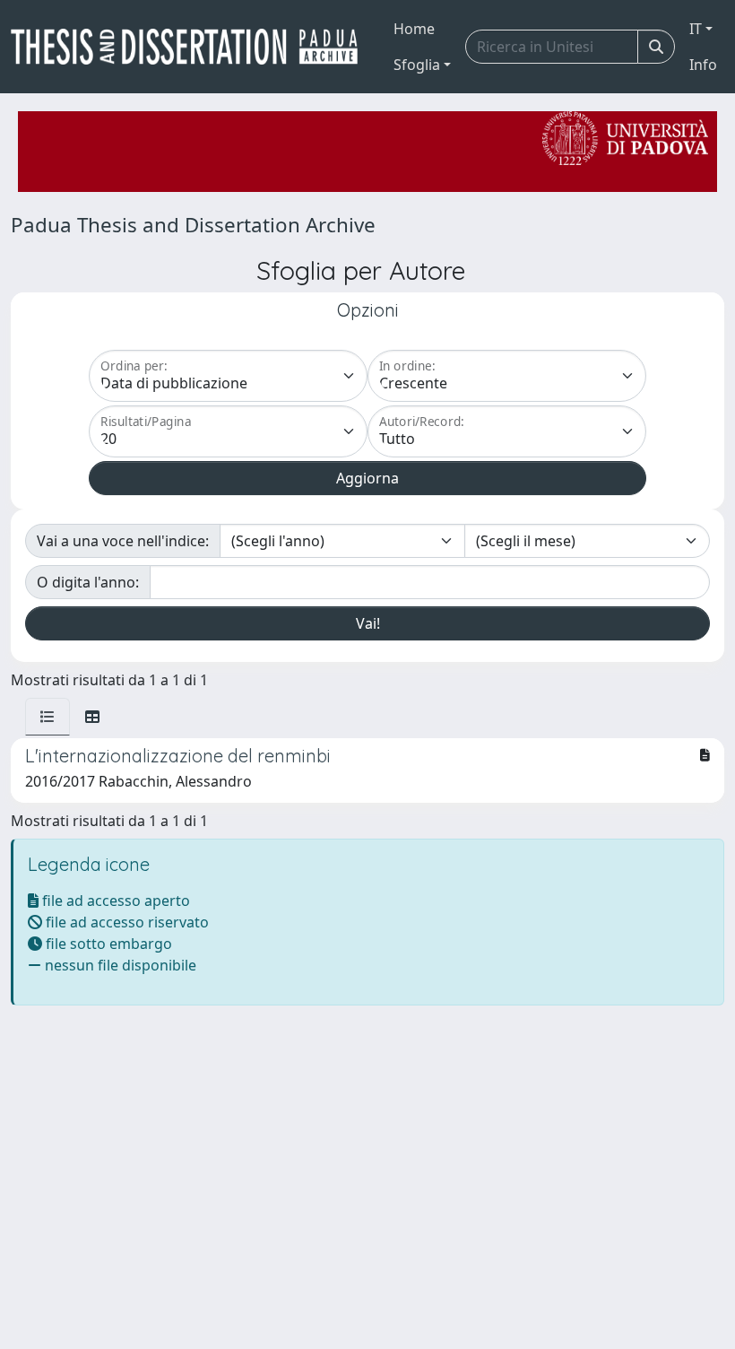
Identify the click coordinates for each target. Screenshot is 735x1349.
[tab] (47, 716)
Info (703, 64)
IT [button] (695, 29)
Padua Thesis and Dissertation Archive (193, 225)
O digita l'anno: (88, 582)
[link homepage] (191, 46)
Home (414, 29)
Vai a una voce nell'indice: (123, 541)
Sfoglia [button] (416, 64)
